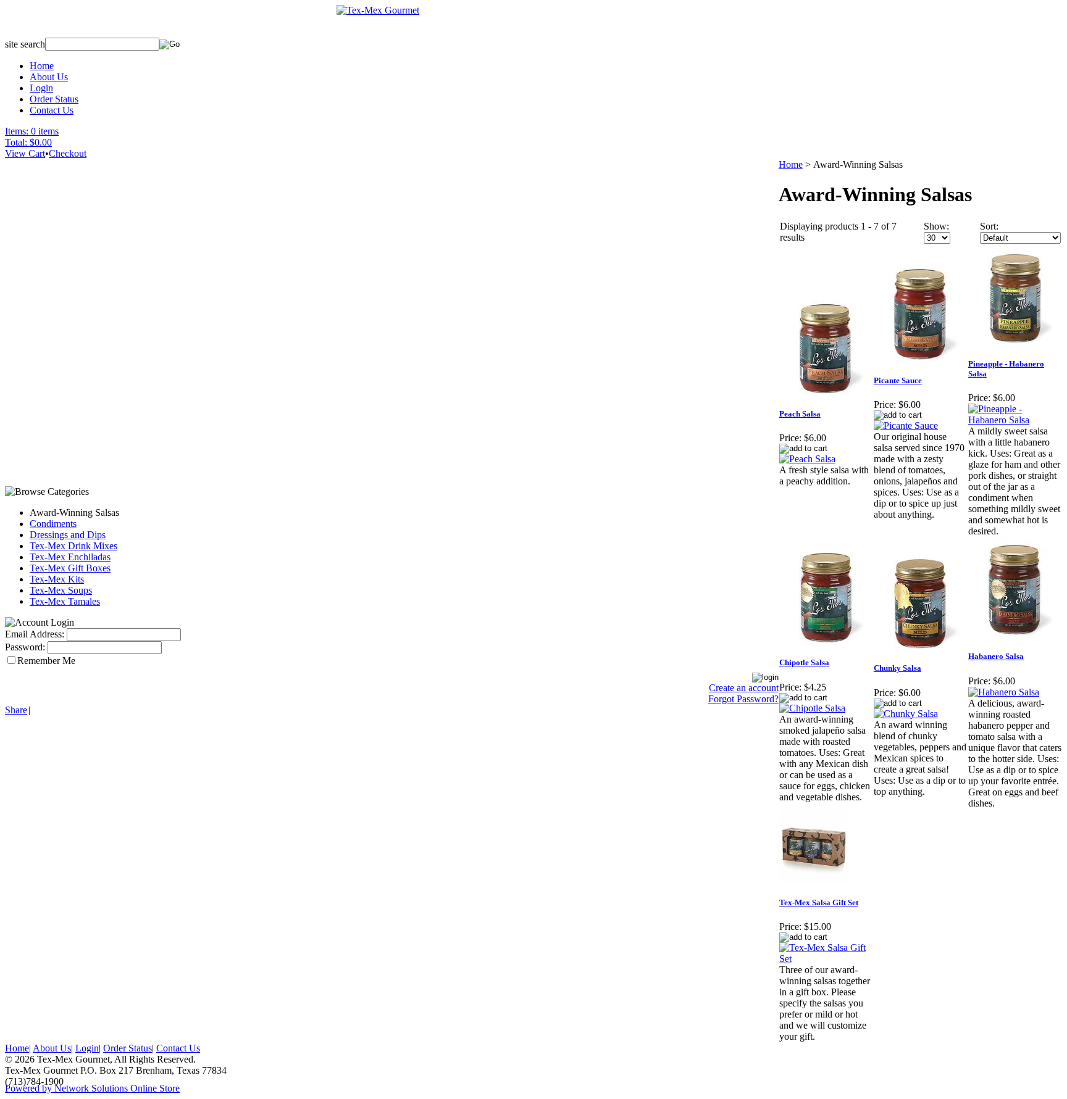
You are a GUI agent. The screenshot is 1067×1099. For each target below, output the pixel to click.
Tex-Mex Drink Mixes (73, 546)
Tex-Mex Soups (61, 590)
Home (42, 65)
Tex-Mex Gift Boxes (70, 568)
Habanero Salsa (996, 656)
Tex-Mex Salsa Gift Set (818, 902)
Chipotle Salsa (804, 662)
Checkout (67, 153)
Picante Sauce (898, 380)
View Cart (25, 153)
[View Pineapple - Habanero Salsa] (1014, 420)
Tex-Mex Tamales (65, 601)
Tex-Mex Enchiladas (70, 557)
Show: (936, 226)
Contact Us (51, 110)
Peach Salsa (800, 413)
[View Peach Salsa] (807, 459)
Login (41, 88)
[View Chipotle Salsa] (812, 708)
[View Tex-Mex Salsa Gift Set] (825, 958)
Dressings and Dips (68, 534)
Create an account (744, 687)
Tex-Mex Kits (57, 579)
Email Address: (34, 634)
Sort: (989, 226)
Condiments (53, 523)
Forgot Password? (743, 699)
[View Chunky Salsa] (906, 713)
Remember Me (46, 660)
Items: (16, 131)
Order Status (54, 99)
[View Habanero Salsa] (1003, 692)
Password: (25, 647)
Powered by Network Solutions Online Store (92, 1088)
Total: (16, 142)
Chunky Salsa (897, 668)
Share (16, 710)
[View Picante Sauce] (906, 425)
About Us (49, 77)
